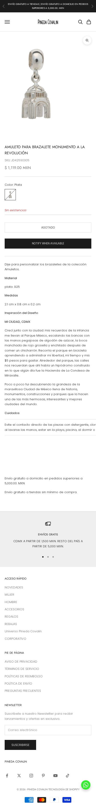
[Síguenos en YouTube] (55, 775)
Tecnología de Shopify (63, 789)
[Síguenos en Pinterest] (43, 775)
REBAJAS (11, 624)
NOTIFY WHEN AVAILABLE (48, 243)
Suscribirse (20, 745)
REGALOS (11, 616)
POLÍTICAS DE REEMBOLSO (24, 676)
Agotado (48, 227)
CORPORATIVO (15, 638)
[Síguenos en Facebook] (7, 775)
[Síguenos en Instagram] (31, 775)
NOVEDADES (14, 587)
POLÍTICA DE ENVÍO (18, 683)
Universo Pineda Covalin (23, 631)
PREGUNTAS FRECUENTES (23, 691)
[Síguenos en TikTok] (67, 775)
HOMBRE (11, 602)
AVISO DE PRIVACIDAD (21, 661)
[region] (48, 535)
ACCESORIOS (14, 609)
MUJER (9, 594)
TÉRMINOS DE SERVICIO (22, 669)
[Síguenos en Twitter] (19, 775)
